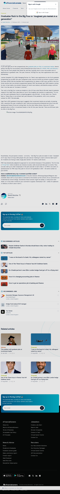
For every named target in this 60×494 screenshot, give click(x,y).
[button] (30, 247)
